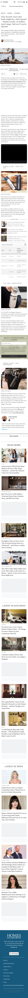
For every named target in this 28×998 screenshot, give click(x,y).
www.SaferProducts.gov (18, 412)
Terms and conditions (8, 972)
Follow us (17, 73)
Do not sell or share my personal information (13, 985)
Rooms (10, 13)
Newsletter (24, 73)
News (20, 41)
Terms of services (16, 347)
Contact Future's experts (8, 963)
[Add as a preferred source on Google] (14, 953)
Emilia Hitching (9, 40)
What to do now (14, 69)
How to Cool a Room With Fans (16, 6)
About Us (5, 960)
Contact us (5, 969)
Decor (3, 13)
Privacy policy (6, 976)
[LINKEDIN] (9, 420)
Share (4, 73)
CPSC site (19, 409)
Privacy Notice (12, 348)
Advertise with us (7, 966)
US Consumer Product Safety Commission (11, 81)
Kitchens (17, 13)
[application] (14, 153)
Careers (5, 982)
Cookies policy (6, 979)
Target (16, 134)
